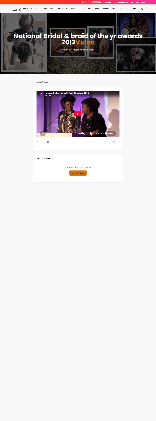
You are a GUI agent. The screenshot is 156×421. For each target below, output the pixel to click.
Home (25, 8)
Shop (33, 8)
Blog (52, 8)
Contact (115, 8)
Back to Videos (42, 82)
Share (115, 142)
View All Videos (78, 173)
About (97, 8)
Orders (106, 8)
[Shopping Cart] (127, 8)
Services (44, 8)
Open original (41, 142)
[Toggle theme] (142, 8)
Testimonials (62, 8)
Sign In (134, 8)
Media (73, 8)
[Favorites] (122, 8)
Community (85, 8)
